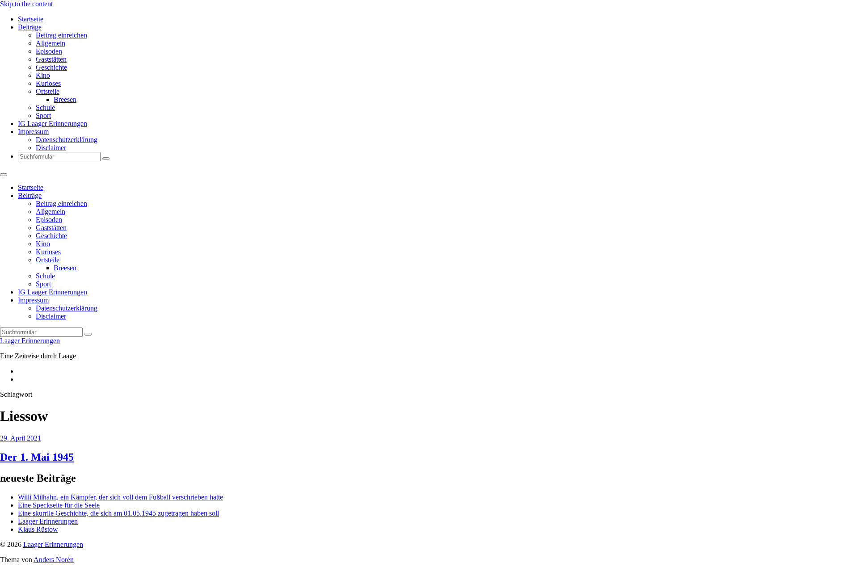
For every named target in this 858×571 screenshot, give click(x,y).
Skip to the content (26, 4)
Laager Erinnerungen (30, 340)
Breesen (65, 99)
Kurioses (48, 83)
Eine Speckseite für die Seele (59, 505)
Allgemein (50, 43)
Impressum (33, 131)
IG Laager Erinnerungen (52, 123)
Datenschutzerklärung (66, 139)
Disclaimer (51, 147)
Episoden (49, 51)
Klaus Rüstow (38, 529)
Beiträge (30, 27)
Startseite (30, 19)
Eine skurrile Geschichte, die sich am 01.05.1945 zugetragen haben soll (118, 513)
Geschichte (51, 67)
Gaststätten (51, 59)
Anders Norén (54, 559)
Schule (45, 107)
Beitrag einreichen (61, 35)
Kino (43, 75)
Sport (43, 115)
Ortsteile (47, 91)
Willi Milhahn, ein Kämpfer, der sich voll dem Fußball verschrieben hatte (120, 497)
